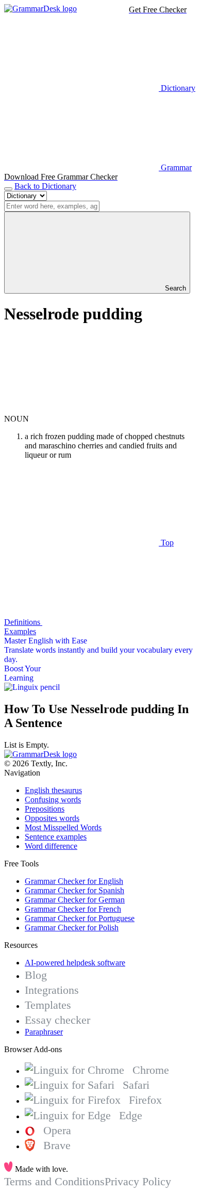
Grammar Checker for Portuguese (80, 918)
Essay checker (57, 1019)
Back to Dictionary (45, 186)
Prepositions (44, 808)
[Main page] (40, 8)
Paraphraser (44, 1031)
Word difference (51, 846)
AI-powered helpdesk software (75, 962)
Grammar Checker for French (73, 909)
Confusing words (53, 799)
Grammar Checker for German (75, 899)
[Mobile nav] (8, 188)
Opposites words (52, 818)
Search (174, 288)
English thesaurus (53, 790)
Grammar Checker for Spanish (74, 890)
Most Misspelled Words (63, 827)
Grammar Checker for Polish (72, 927)
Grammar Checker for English (74, 881)
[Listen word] (81, 409)
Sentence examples (56, 836)
